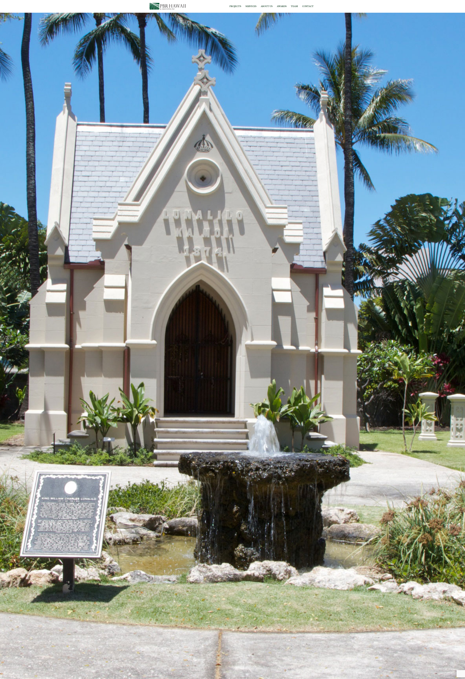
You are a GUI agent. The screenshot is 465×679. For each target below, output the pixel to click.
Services (250, 6)
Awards (282, 6)
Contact (308, 6)
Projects (235, 6)
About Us (267, 6)
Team (294, 6)
